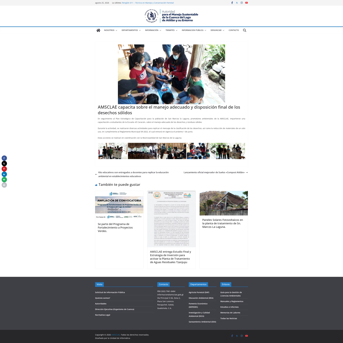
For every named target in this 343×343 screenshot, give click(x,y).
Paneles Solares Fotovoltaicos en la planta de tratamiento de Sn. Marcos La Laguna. (222, 223)
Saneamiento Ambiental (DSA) (202, 321)
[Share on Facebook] (4, 158)
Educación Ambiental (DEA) (201, 298)
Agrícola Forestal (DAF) (199, 292)
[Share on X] (4, 163)
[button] (115, 30)
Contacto (234, 30)
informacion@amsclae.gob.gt (170, 294)
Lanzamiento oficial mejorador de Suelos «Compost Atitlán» (214, 172)
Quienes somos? (102, 298)
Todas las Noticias (228, 318)
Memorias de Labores (230, 312)
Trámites (170, 30)
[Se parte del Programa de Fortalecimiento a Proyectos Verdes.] (119, 192)
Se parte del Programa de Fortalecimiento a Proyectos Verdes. (115, 227)
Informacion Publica (192, 30)
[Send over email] (4, 179)
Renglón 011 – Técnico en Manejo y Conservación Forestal (148, 2)
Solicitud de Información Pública (110, 292)
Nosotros (109, 30)
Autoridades (100, 303)
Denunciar (216, 30)
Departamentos (130, 30)
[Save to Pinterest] (4, 169)
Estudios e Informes (229, 307)
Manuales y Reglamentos (231, 301)
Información (151, 30)
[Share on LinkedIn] (4, 174)
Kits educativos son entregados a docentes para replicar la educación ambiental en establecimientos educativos (133, 174)
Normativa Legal (102, 315)
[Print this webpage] (4, 185)
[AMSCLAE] (98, 30)
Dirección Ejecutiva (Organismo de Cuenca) (114, 309)
